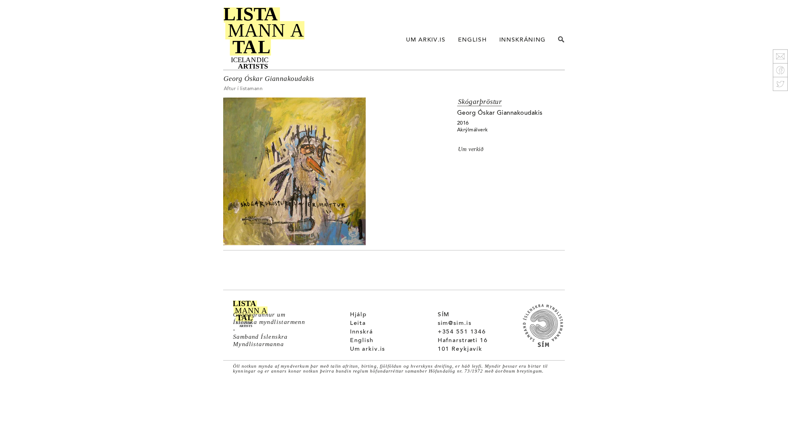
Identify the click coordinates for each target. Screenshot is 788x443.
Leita (358, 323)
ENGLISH (472, 40)
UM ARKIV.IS (425, 40)
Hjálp (358, 315)
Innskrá (361, 332)
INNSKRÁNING (522, 40)
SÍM (444, 315)
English (362, 341)
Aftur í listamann (243, 88)
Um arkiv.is (367, 349)
